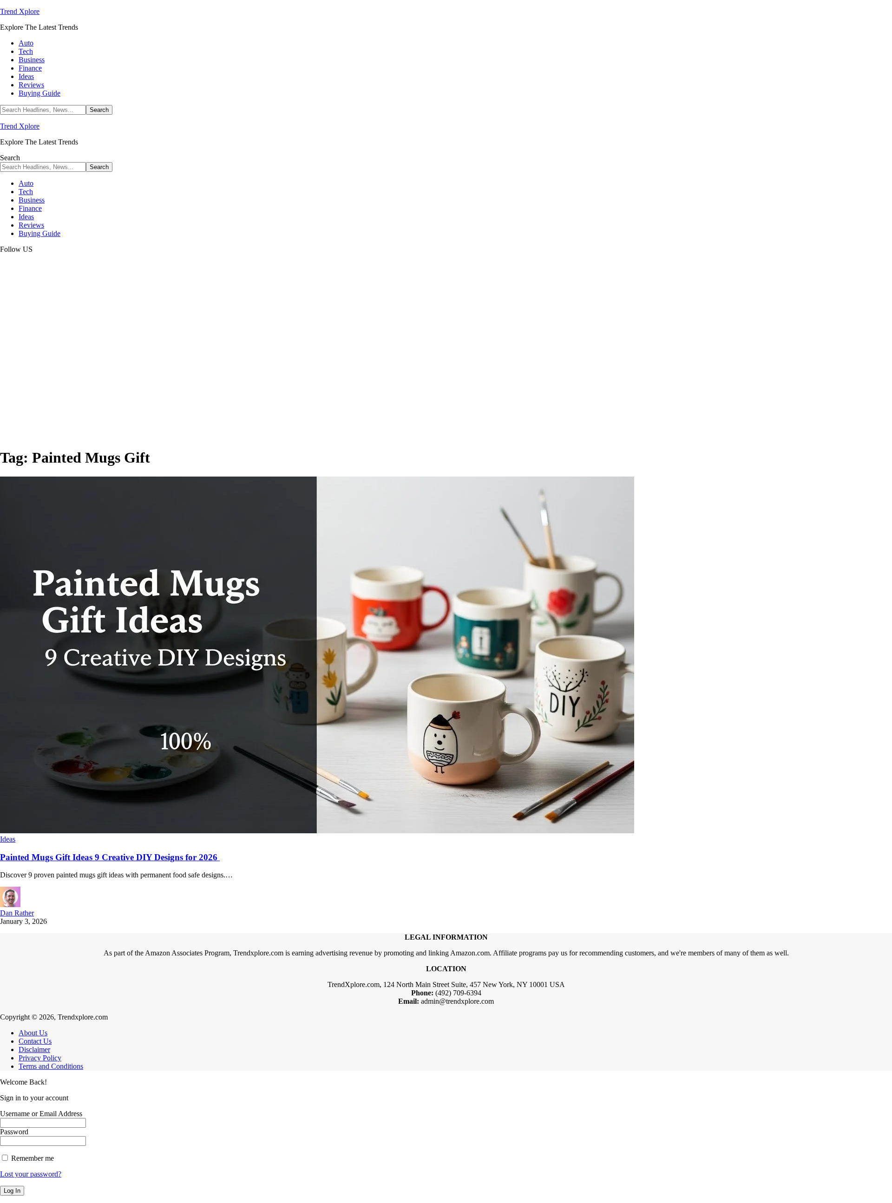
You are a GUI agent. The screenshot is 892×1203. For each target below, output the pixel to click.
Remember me (31, 1158)
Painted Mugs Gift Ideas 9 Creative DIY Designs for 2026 (110, 857)
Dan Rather (17, 913)
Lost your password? (30, 1174)
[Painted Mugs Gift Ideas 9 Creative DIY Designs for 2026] (317, 831)
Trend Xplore (19, 11)
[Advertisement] (446, 374)
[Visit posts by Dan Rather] (10, 905)
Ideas (7, 839)
